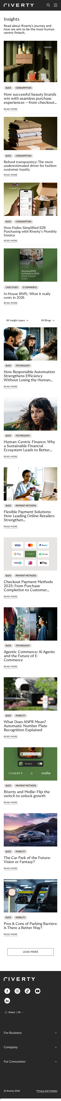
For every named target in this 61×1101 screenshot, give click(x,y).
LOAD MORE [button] (30, 952)
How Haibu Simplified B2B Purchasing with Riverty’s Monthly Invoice (30, 231)
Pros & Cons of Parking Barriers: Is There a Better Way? (30, 926)
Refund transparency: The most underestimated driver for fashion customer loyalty (30, 165)
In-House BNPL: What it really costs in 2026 (27, 295)
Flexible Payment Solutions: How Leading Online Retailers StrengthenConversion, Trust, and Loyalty (30, 516)
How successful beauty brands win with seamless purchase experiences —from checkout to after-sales (30, 98)
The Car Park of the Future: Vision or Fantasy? (27, 860)
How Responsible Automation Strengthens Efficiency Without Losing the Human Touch (29, 376)
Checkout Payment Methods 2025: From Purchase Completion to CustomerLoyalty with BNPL (28, 586)
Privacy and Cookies (47, 1091)
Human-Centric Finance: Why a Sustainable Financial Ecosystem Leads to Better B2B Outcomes (29, 446)
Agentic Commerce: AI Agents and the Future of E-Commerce (29, 656)
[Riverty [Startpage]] (19, 5)
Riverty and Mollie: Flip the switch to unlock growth (27, 794)
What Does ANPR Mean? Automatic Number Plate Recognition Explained (25, 726)
